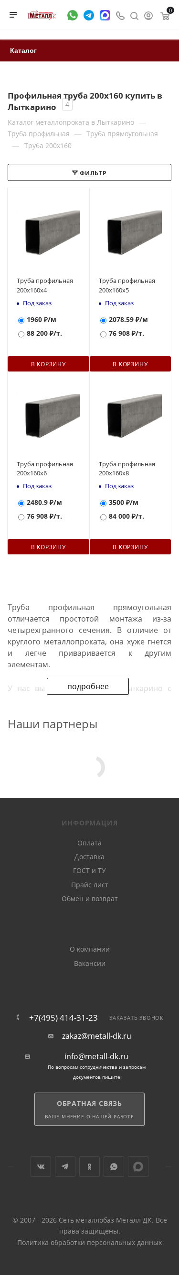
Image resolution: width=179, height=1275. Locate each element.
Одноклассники (89, 1166)
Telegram (65, 1166)
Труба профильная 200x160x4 (45, 285)
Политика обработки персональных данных (89, 1242)
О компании (90, 949)
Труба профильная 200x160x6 (45, 469)
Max (138, 1166)
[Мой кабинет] (148, 15)
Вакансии (89, 963)
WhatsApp (114, 1166)
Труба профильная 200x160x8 (127, 469)
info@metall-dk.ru (96, 1057)
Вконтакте (41, 1166)
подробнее (88, 686)
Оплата (89, 842)
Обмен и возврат (90, 898)
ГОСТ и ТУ (89, 870)
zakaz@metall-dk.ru (96, 1036)
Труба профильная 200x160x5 (127, 285)
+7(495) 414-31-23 (63, 1018)
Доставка (89, 856)
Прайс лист (89, 884)
